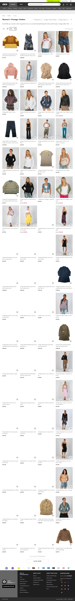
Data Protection (23, 590)
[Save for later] (17, 50)
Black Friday (49, 582)
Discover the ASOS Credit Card (52, 587)
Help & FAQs (65, 1)
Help (21, 577)
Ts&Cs (65, 599)
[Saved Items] (67, 4)
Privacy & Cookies (59, 599)
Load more (38, 561)
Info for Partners (50, 584)
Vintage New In (38, 19)
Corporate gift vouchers (51, 580)
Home (3, 15)
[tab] (4, 8)
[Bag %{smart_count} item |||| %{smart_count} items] (71, 4)
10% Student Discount (24, 585)
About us (35, 575)
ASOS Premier (23, 583)
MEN (21, 4)
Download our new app (53, 1)
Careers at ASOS (36, 578)
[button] (61, 582)
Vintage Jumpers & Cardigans (66, 19)
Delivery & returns (23, 581)
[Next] (71, 20)
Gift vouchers (49, 578)
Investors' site (36, 582)
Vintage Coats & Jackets (50, 19)
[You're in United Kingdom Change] (71, 1)
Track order (22, 579)
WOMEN (13, 4)
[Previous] (32, 20)
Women (9, 15)
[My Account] (63, 4)
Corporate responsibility (38, 580)
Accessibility (70, 599)
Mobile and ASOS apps (52, 575)
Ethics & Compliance (24, 592)
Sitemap (21, 588)
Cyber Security (36, 584)
